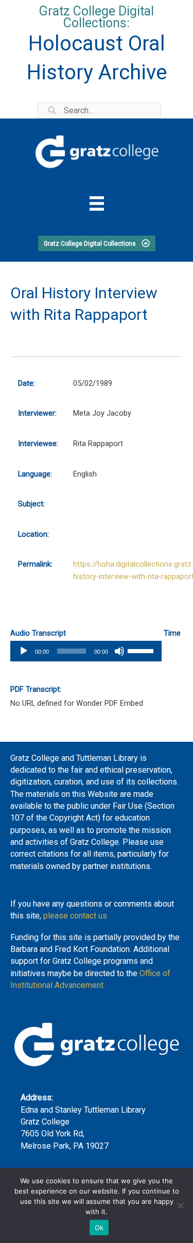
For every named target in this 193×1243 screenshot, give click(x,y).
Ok (99, 1227)
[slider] (142, 650)
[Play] (24, 651)
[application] (86, 651)
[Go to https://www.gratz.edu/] (96, 150)
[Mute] (119, 651)
